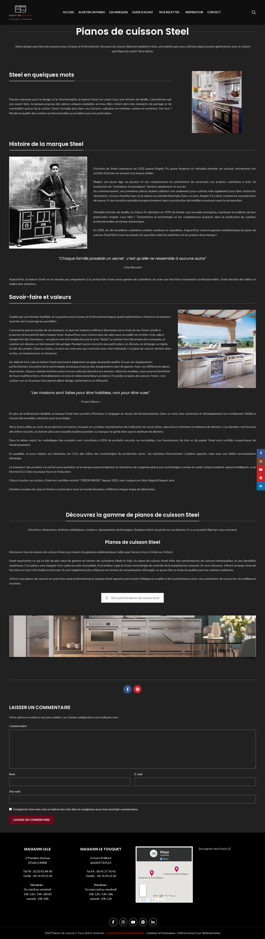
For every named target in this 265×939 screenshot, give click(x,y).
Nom (12, 774)
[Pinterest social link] (137, 689)
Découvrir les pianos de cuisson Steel (135, 598)
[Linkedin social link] (153, 922)
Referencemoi (211, 933)
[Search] (254, 12)
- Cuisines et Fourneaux (160, 933)
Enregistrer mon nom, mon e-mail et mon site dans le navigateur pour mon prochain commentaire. (75, 809)
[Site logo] (20, 12)
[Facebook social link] (127, 689)
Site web (14, 791)
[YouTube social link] (133, 922)
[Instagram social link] (123, 922)
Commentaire (19, 726)
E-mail (138, 774)
